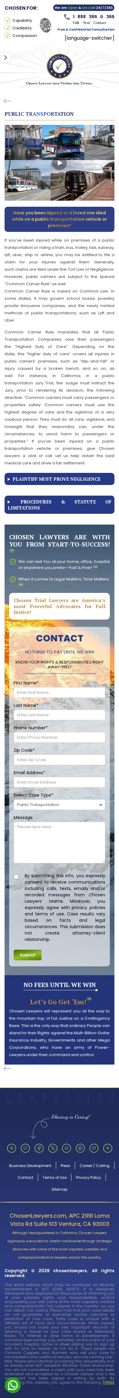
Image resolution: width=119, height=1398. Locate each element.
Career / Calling (95, 1165)
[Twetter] (52, 1148)
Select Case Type (33, 795)
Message (23, 817)
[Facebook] (39, 1148)
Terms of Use (55, 1177)
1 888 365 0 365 (93, 16)
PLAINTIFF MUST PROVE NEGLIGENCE (56, 479)
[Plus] (107, 1148)
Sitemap (59, 1189)
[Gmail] (94, 1148)
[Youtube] (25, 1148)
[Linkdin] (66, 1148)
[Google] (11, 1148)
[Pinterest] (80, 1148)
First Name (26, 683)
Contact (25, 1177)
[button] (6, 57)
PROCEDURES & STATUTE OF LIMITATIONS (59, 505)
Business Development (30, 1165)
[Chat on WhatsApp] (13, 1384)
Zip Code (24, 750)
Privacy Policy (88, 1177)
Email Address (29, 773)
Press (65, 1165)
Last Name (26, 705)
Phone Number (31, 728)
